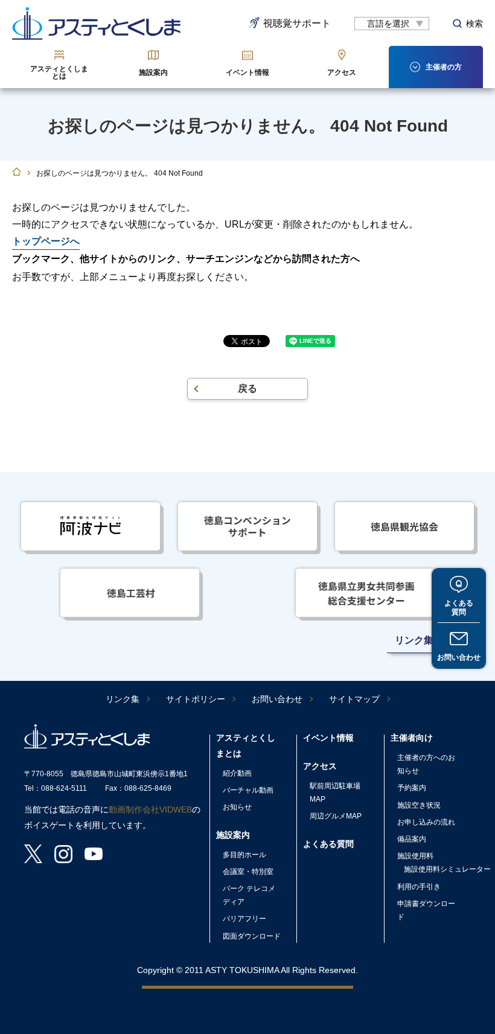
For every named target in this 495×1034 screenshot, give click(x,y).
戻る (247, 388)
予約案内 (411, 787)
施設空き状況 (419, 805)
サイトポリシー (195, 699)
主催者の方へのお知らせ (426, 764)
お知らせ (237, 807)
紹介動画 (237, 773)
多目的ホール (244, 854)
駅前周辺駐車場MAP (335, 792)
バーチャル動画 (248, 790)
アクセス (341, 72)
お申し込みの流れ (426, 822)
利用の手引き (419, 886)
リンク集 (122, 699)
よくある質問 (458, 607)
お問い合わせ (459, 657)
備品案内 (411, 839)
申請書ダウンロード (426, 910)
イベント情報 (247, 72)
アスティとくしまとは (59, 72)
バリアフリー (244, 918)
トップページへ (46, 241)
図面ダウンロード (252, 936)
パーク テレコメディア (249, 895)
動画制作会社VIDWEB (150, 809)
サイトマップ (354, 699)
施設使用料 (415, 856)
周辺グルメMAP (336, 816)
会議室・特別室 (248, 871)
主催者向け (412, 737)
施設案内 (153, 72)
